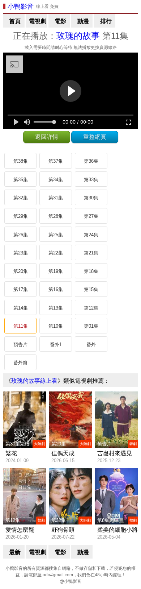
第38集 (20, 161)
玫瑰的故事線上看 (34, 381)
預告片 (20, 344)
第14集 (20, 308)
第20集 (20, 271)
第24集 (91, 234)
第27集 (91, 216)
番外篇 (20, 362)
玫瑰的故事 (78, 36)
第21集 (91, 253)
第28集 (55, 216)
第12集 (91, 308)
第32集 (20, 197)
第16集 (55, 289)
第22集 (55, 253)
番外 (91, 344)
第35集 (20, 179)
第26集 (20, 234)
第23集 (20, 253)
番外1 (56, 344)
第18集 (91, 271)
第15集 (91, 289)
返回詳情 (46, 137)
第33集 (91, 179)
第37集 (55, 161)
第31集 (55, 197)
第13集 (55, 308)
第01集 (91, 326)
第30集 (91, 197)
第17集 (20, 289)
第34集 (55, 179)
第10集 (55, 326)
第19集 (55, 271)
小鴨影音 (21, 6)
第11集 (20, 326)
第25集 (55, 234)
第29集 (20, 216)
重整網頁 (94, 137)
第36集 (91, 161)
